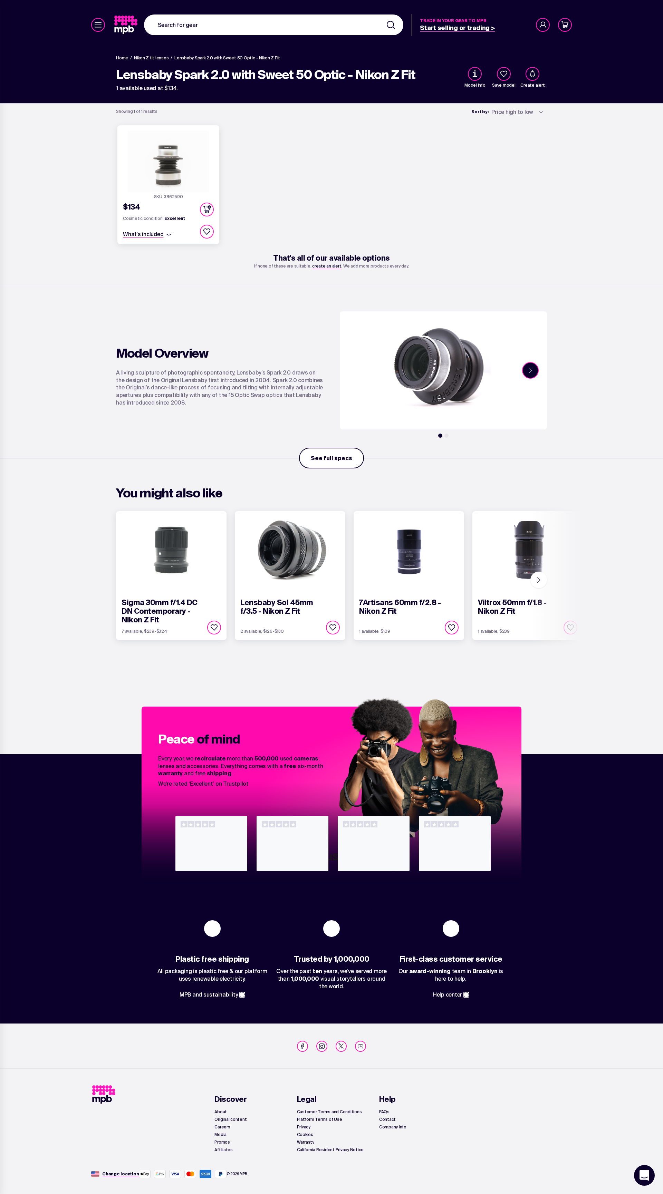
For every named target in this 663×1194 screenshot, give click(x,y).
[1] (440, 436)
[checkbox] (504, 74)
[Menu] (98, 25)
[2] (446, 436)
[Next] (530, 370)
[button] (207, 209)
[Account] (543, 25)
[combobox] (273, 24)
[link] (126, 25)
